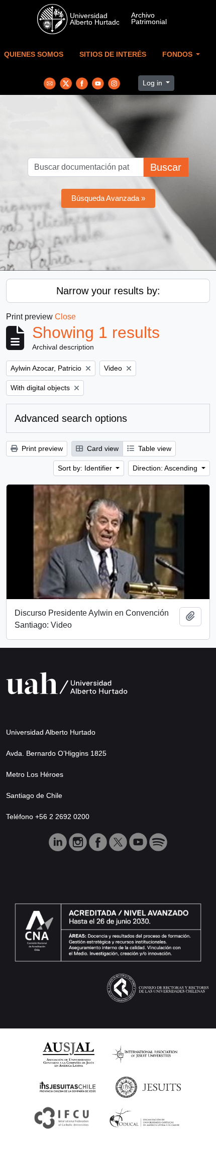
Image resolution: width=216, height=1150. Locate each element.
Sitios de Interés (112, 54)
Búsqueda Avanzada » (108, 198)
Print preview (41, 448)
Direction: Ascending (166, 468)
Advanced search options (71, 418)
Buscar (165, 167)
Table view (153, 448)
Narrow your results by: (108, 290)
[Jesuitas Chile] (67, 1086)
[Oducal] (146, 1117)
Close (65, 316)
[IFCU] (62, 1117)
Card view (102, 448)
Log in (153, 83)
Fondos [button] (178, 54)
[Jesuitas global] (148, 1086)
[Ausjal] (68, 1054)
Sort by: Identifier (86, 468)
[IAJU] (144, 1054)
